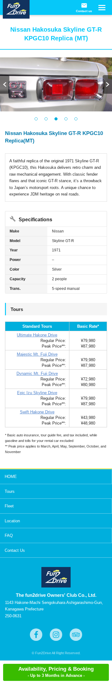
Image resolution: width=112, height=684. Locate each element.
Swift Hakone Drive (37, 412)
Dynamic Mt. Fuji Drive (37, 373)
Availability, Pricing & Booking (56, 672)
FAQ (9, 535)
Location (12, 521)
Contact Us (15, 550)
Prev (4, 84)
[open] (101, 9)
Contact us (84, 7)
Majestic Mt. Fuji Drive (37, 354)
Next (107, 84)
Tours (10, 491)
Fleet (9, 506)
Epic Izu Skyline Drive (37, 392)
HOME (11, 476)
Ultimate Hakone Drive (37, 335)
